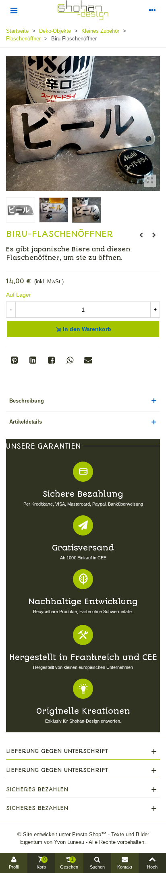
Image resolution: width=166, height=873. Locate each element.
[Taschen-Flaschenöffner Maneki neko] (154, 235)
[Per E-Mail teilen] (88, 360)
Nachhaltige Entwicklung (83, 601)
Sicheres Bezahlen (37, 789)
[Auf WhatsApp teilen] (70, 360)
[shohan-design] (83, 10)
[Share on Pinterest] (14, 360)
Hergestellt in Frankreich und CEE (83, 657)
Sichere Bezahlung (83, 494)
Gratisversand (83, 547)
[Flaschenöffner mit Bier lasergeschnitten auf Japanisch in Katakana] (150, 181)
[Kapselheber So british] (141, 235)
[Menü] (13, 10)
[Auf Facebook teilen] (51, 360)
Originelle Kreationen (83, 711)
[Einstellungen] (152, 10)
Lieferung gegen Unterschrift (57, 751)
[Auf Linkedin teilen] (33, 360)
